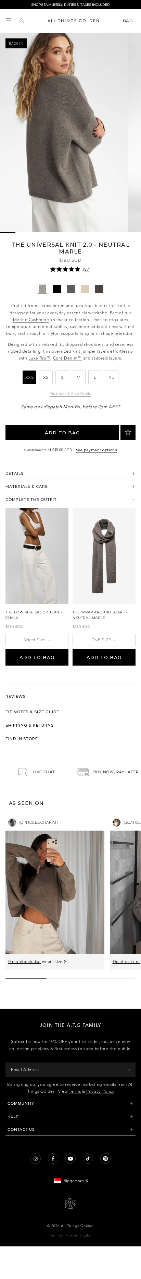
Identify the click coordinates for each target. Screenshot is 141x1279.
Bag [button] (128, 21)
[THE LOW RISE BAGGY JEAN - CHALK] (36, 556)
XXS (29, 377)
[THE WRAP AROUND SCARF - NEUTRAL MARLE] (104, 556)
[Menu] (8, 21)
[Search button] (22, 21)
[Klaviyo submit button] (128, 1069)
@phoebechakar (24, 962)
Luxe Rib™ (39, 358)
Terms (75, 1091)
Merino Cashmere (31, 320)
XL (111, 377)
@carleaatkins (127, 962)
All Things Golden (77, 1226)
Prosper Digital (78, 1235)
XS (46, 377)
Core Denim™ (67, 358)
